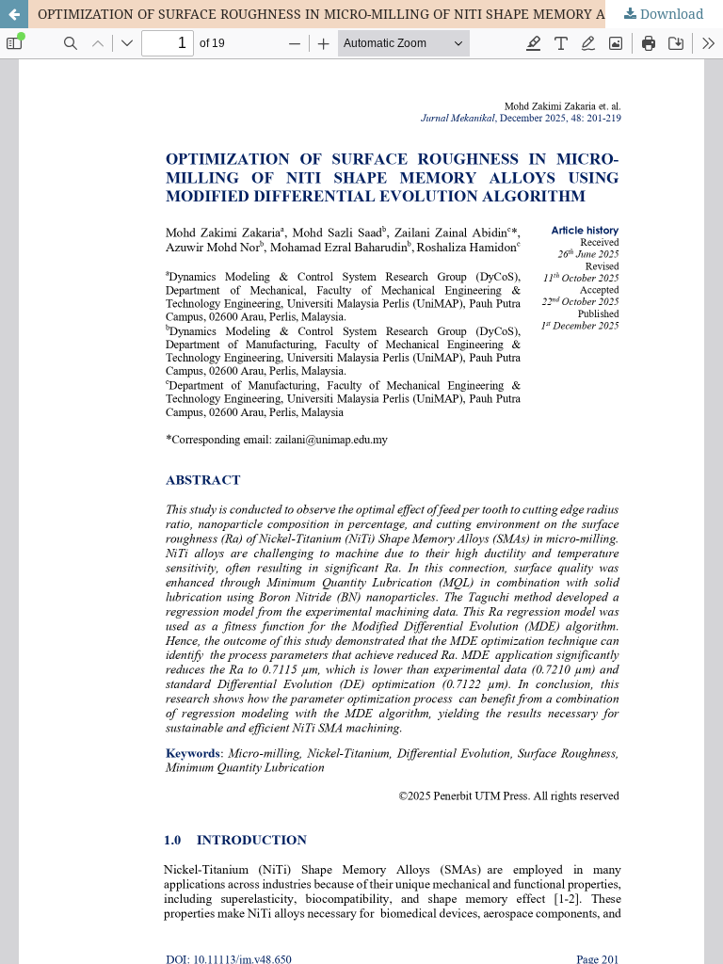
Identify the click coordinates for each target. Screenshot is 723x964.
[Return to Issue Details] (14, 14)
